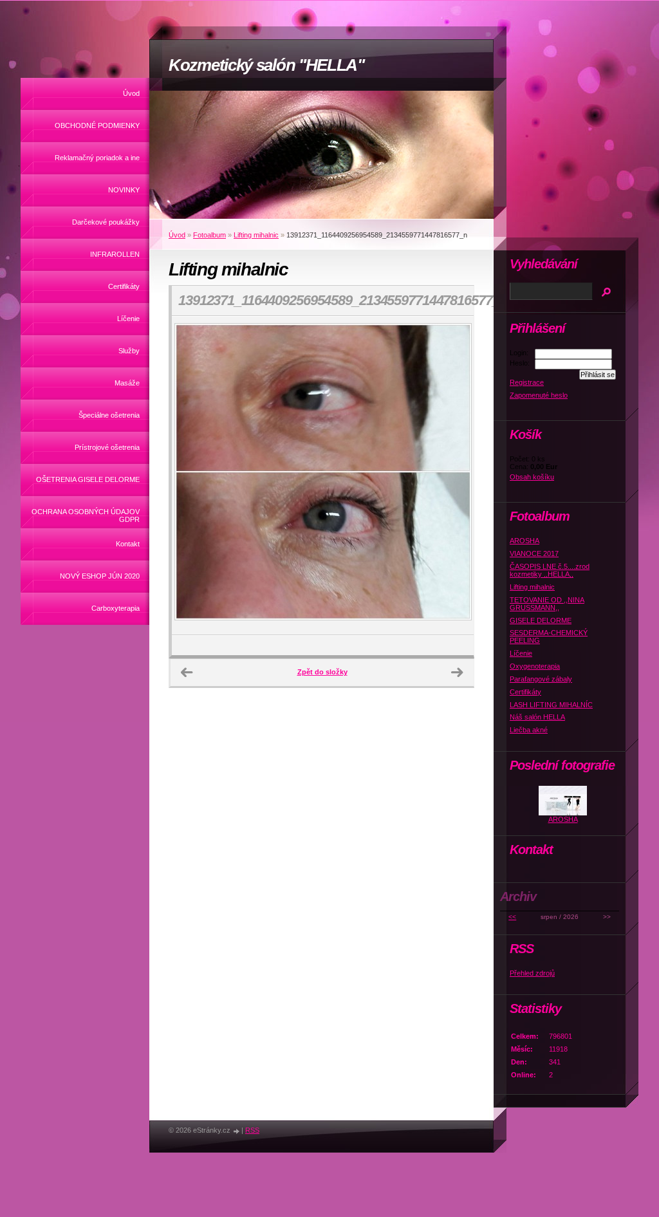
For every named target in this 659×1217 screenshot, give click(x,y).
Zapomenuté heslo (539, 395)
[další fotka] (452, 475)
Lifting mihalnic (256, 235)
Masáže (127, 383)
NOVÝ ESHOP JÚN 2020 (100, 576)
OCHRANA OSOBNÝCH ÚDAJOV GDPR (86, 515)
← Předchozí (186, 672)
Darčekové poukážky (106, 222)
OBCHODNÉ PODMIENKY (97, 125)
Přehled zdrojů (532, 973)
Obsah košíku (532, 477)
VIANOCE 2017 (534, 553)
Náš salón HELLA (537, 717)
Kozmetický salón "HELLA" (266, 65)
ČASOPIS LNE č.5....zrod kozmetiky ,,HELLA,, (549, 570)
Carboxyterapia (115, 608)
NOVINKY (124, 190)
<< (512, 916)
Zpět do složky (322, 672)
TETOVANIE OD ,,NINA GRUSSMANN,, (547, 603)
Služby (129, 351)
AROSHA (524, 540)
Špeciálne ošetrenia (109, 415)
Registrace (527, 382)
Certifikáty (124, 286)
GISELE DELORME (540, 620)
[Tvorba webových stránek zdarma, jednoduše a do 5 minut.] (236, 1131)
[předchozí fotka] (192, 475)
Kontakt (128, 544)
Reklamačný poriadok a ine (97, 158)
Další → (457, 672)
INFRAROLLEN (115, 254)
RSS (252, 1130)
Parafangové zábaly (541, 679)
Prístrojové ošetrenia (107, 447)
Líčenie (128, 318)
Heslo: (520, 363)
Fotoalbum (209, 235)
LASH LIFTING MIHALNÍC (551, 705)
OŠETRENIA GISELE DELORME (88, 479)
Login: (519, 353)
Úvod (131, 93)
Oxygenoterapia (535, 666)
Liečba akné (529, 730)
